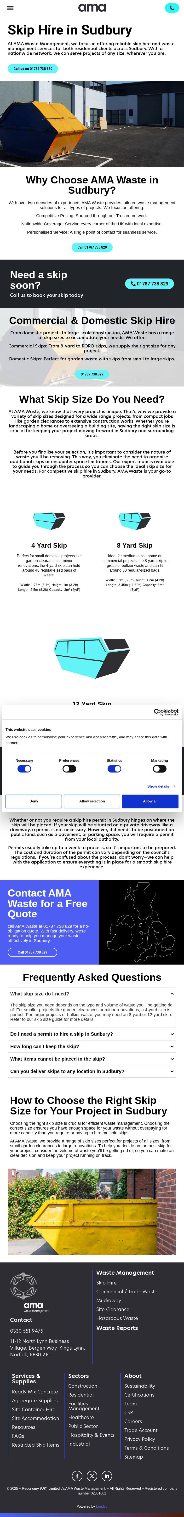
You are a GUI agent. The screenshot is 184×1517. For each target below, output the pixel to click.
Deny (33, 801)
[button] (10, 7)
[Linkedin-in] (107, 1476)
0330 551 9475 (26, 1331)
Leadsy (102, 1506)
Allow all (150, 801)
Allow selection (92, 801)
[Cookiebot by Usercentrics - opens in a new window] (157, 712)
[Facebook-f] (77, 1476)
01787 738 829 (57, 926)
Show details (158, 786)
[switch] (69, 769)
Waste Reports (117, 1328)
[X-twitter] (92, 1476)
